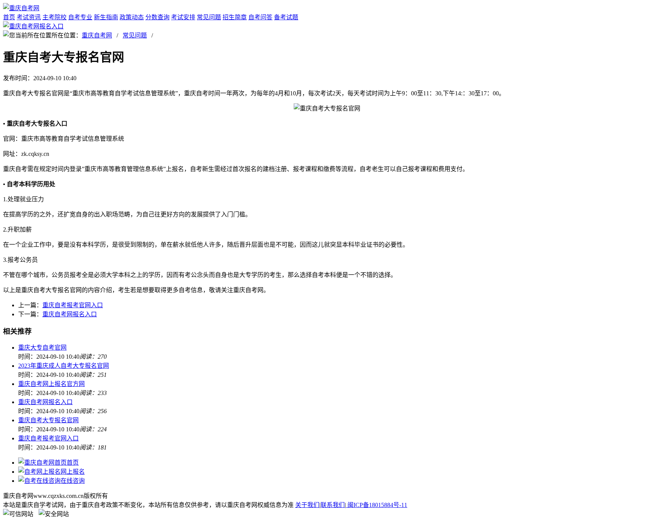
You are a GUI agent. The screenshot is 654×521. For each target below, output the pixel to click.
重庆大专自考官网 (42, 347)
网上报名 (73, 471)
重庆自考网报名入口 (69, 314)
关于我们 (307, 505)
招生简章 (235, 17)
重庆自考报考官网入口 (72, 305)
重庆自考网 (97, 35)
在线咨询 (73, 480)
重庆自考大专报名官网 (48, 420)
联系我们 (333, 505)
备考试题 (286, 17)
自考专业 (80, 17)
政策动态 (132, 17)
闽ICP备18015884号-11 (376, 505)
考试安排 (183, 17)
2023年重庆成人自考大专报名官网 (63, 365)
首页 (9, 17)
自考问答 (260, 17)
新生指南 (106, 17)
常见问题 (209, 17)
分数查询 (157, 17)
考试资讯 (29, 17)
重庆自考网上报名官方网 (51, 384)
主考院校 (54, 17)
